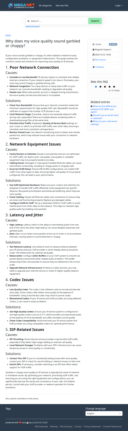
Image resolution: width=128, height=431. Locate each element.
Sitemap (54, 426)
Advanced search (33, 26)
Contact (78, 426)
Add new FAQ (62, 5)
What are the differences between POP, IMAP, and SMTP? (103, 109)
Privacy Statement (92, 426)
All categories (45, 5)
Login (118, 5)
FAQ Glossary (66, 426)
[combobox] (64, 21)
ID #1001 (113, 44)
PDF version (100, 59)
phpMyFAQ (37, 422)
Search (95, 21)
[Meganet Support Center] (21, 5)
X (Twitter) (99, 67)
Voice (8, 35)
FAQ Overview (41, 426)
